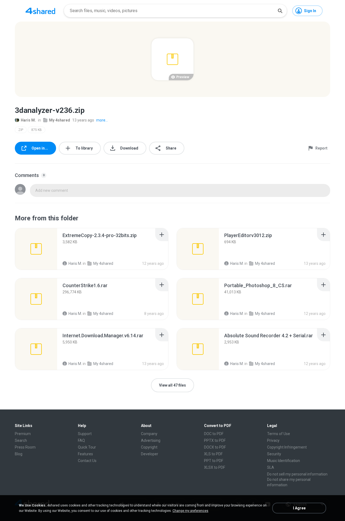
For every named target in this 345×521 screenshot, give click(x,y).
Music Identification (283, 461)
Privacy (273, 440)
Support (85, 434)
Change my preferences (190, 511)
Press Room (25, 447)
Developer (149, 454)
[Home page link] (40, 10)
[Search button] (280, 10)
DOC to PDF (213, 434)
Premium (23, 434)
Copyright (149, 447)
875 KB (36, 130)
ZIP (20, 130)
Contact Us (87, 461)
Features (85, 454)
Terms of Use (278, 434)
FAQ (81, 440)
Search (21, 440)
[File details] (36, 249)
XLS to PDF (213, 454)
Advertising (150, 440)
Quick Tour (87, 447)
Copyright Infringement (287, 447)
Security (274, 454)
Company (149, 434)
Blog (18, 454)
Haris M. (28, 120)
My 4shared (59, 120)
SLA (270, 467)
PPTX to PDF (215, 440)
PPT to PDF (213, 461)
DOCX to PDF (215, 447)
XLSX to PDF (214, 467)
